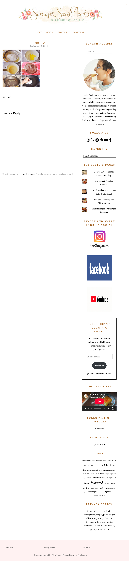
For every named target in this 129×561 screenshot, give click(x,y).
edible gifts (109, 478)
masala (101, 488)
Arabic (97, 461)
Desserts (95, 477)
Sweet (112, 492)
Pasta (106, 488)
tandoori (96, 496)
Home (39, 32)
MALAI (92, 488)
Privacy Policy (49, 547)
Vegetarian (102, 496)
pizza (85, 492)
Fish (105, 484)
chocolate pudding (107, 474)
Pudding (91, 491)
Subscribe (99, 365)
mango (97, 488)
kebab (85, 488)
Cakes (90, 465)
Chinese (92, 474)
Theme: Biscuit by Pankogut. (75, 555)
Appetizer (85, 461)
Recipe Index (64, 32)
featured (97, 482)
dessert (88, 478)
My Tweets (99, 428)
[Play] (85, 408)
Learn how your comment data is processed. (55, 174)
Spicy (107, 491)
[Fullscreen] (113, 408)
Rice (96, 492)
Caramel (94, 466)
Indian (113, 484)
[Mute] (109, 408)
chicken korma (107, 470)
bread (114, 460)
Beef (101, 461)
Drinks (102, 478)
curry (83, 478)
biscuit (109, 461)
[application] (99, 401)
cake (85, 466)
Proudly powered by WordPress (47, 555)
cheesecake (100, 466)
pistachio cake (112, 488)
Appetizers (91, 461)
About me (50, 32)
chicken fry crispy (97, 470)
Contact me (78, 32)
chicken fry (87, 469)
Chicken (109, 465)
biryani (105, 461)
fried (108, 483)
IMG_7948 (7, 97)
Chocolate (98, 474)
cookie (114, 474)
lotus (89, 488)
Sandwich (102, 492)
